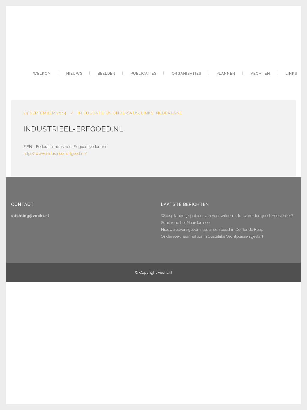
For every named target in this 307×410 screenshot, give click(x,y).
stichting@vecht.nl (30, 215)
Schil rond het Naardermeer (186, 222)
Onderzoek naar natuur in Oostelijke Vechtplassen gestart (212, 236)
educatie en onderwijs (111, 113)
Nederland (169, 113)
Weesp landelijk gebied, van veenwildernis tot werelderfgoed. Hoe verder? (227, 215)
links (147, 113)
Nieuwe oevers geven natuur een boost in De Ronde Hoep (212, 229)
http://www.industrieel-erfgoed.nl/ (55, 153)
